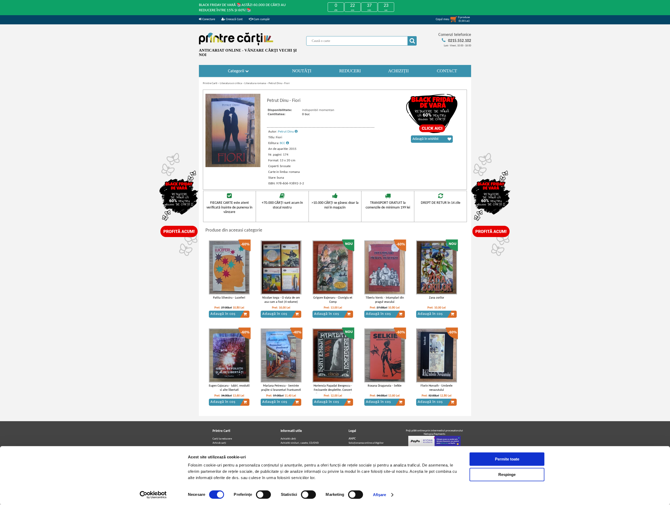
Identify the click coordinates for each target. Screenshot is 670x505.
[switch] (263, 494)
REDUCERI (350, 70)
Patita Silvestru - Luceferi (229, 297)
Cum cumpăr (261, 19)
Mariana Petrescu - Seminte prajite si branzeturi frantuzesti (281, 388)
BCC (283, 143)
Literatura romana (255, 83)
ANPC (352, 438)
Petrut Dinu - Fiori (279, 83)
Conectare (208, 19)
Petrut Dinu (286, 131)
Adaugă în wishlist (425, 139)
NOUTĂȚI (301, 70)
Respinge (507, 474)
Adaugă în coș (223, 314)
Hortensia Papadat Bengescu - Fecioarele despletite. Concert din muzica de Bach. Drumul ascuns (333, 392)
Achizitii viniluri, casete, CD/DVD (300, 443)
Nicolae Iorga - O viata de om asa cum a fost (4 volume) (281, 300)
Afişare (379, 494)
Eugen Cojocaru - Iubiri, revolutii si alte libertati (229, 388)
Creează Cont (234, 19)
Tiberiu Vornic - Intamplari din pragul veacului (385, 300)
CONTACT (447, 70)
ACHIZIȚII (398, 70)
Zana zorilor (436, 297)
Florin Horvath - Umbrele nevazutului (437, 388)
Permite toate (507, 459)
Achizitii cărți (288, 438)
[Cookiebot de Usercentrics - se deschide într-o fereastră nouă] (153, 495)
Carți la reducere (222, 438)
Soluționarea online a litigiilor (366, 443)
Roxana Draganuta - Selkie (384, 385)
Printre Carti (210, 83)
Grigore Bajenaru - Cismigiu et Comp (332, 300)
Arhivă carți (219, 443)
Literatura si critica (231, 83)
